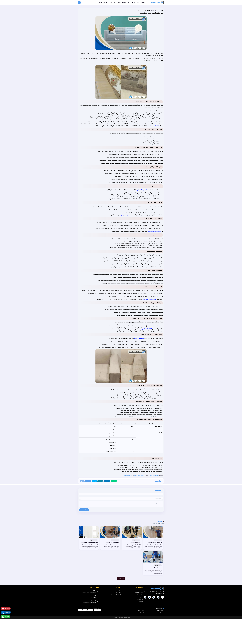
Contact (141, 601)
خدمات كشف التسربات (103, 2)
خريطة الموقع (140, 599)
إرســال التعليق (83, 510)
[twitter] (158, 597)
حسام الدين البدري (154, 475)
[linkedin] (149, 597)
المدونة (141, 597)
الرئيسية (143, 2)
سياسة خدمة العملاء (138, 594)
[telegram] (145, 597)
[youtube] (153, 597)
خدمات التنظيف (135, 2)
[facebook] (162, 597)
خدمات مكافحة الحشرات (123, 2)
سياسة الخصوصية (139, 592)
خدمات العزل (113, 2)
